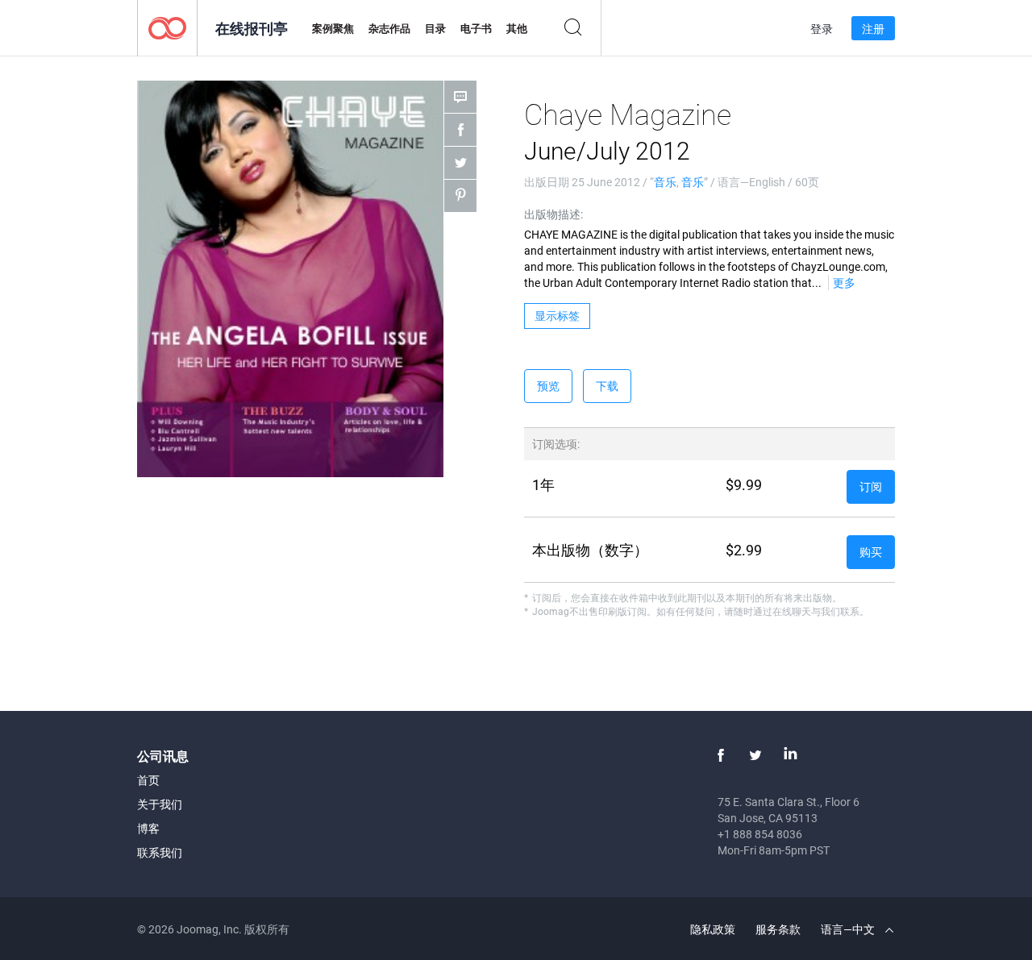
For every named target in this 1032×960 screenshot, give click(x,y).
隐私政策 (712, 929)
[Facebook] (721, 755)
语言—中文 (849, 929)
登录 (821, 28)
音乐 (665, 181)
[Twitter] (755, 755)
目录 (435, 28)
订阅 (870, 486)
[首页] (167, 27)
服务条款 (778, 929)
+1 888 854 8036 (760, 834)
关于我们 (159, 804)
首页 (148, 780)
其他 (516, 28)
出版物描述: (553, 214)
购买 (870, 551)
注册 (873, 28)
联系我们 (159, 852)
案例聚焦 (333, 28)
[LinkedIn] (790, 755)
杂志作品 (389, 28)
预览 (548, 385)
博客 (148, 828)
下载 (607, 385)
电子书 (476, 28)
